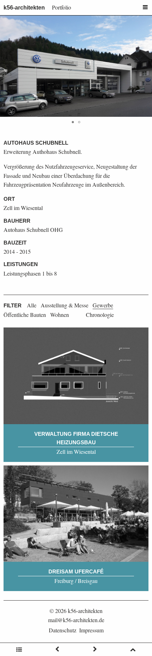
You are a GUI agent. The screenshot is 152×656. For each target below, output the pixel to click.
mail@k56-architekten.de (76, 620)
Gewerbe (103, 305)
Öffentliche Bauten (25, 314)
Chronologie (100, 314)
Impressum (91, 630)
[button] (145, 66)
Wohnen (59, 314)
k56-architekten (24, 8)
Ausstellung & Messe (64, 305)
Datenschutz (62, 630)
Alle (31, 305)
